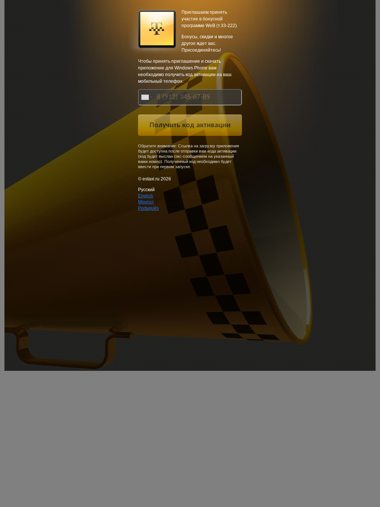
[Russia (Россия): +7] (146, 97)
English (145, 196)
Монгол (146, 202)
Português (148, 208)
